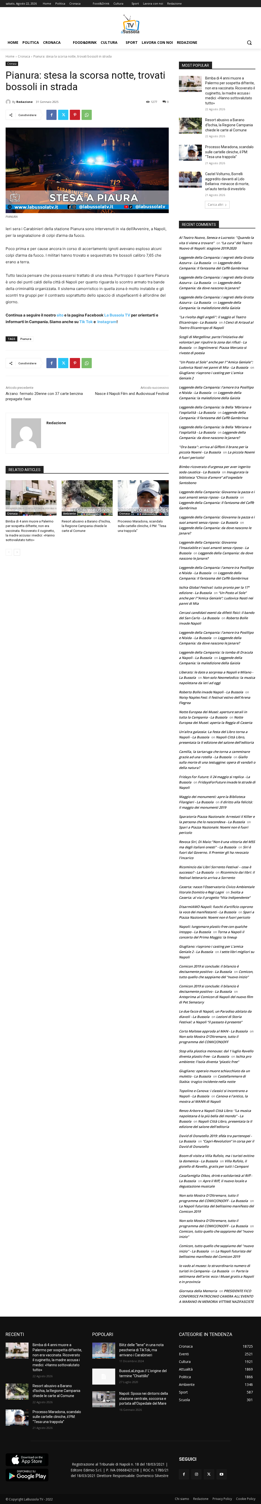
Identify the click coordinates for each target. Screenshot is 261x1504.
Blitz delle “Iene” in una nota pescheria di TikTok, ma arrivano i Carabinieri (141, 1350)
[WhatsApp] (87, 115)
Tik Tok (86, 321)
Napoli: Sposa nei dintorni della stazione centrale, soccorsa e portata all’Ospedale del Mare (143, 1398)
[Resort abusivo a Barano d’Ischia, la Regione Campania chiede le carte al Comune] (87, 498)
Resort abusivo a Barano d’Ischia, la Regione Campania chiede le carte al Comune (86, 525)
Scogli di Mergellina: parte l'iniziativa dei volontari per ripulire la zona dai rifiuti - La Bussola (213, 342)
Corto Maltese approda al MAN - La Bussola (213, 1031)
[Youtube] (222, 1474)
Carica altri (215, 204)
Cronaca (24, 56)
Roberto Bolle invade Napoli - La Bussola (211, 692)
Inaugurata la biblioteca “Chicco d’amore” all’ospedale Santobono (213, 477)
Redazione (24, 102)
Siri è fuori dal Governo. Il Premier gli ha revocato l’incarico (215, 852)
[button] (249, 42)
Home (10, 56)
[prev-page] (9, 552)
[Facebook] (51, 115)
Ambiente (69, 513)
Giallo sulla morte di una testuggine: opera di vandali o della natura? (217, 762)
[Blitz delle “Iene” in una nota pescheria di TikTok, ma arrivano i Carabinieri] (103, 1351)
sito (59, 315)
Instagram (106, 321)
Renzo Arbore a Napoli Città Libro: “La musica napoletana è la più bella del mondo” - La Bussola (215, 1116)
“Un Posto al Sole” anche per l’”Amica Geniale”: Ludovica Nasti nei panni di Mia (216, 598)
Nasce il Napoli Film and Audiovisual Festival (132, 393)
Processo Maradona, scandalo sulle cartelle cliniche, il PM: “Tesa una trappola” (142, 525)
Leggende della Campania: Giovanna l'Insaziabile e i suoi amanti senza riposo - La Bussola (214, 547)
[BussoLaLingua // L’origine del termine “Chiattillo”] (103, 1377)
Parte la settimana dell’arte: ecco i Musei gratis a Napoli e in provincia (216, 1276)
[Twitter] (63, 115)
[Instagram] (196, 1474)
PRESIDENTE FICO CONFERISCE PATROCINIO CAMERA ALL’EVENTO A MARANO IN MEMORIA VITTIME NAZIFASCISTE (216, 1296)
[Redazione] (9, 101)
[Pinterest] (75, 115)
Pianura (25, 339)
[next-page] (17, 552)
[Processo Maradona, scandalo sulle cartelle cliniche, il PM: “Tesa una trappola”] (143, 498)
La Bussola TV (117, 315)
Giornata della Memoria (198, 1291)
